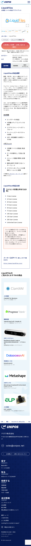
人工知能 (25, 61)
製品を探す (4, 465)
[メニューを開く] (29, 2)
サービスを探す (5, 467)
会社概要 (3, 505)
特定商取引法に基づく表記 (8, 532)
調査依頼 (3, 487)
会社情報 (5, 499)
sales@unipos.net (15, 445)
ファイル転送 (24, 59)
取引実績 (3, 507)
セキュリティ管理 (17, 61)
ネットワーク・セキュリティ (20, 55)
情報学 (20, 57)
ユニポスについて (6, 502)
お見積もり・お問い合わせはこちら (16, 454)
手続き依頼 (4, 490)
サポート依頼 (5, 492)
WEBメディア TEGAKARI (8, 476)
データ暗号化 (16, 59)
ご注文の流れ (5, 518)
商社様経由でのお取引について (10, 510)
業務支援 (14, 57)
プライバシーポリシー (7, 534)
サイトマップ (4, 536)
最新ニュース (4, 515)
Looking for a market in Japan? (10, 523)
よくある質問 (5, 520)
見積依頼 (3, 485)
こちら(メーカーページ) (16, 174)
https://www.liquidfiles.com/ (13, 263)
